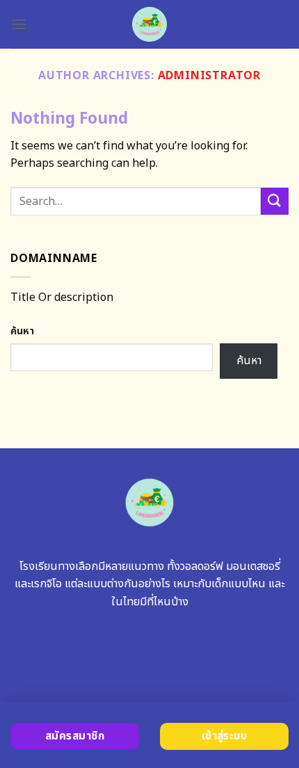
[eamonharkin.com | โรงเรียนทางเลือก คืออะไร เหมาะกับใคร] (150, 24)
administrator (209, 75)
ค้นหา (22, 331)
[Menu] (18, 24)
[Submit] (275, 201)
